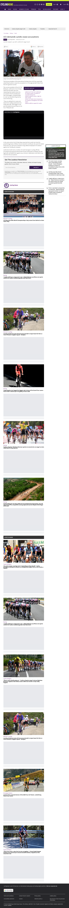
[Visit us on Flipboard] (44, 4)
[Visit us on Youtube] (41, 4)
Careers (21, 898)
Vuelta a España (32, 29)
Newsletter (41, 46)
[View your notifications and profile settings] (60, 4)
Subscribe (49, 4)
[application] (23, 125)
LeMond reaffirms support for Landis (33, 103)
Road (16, 33)
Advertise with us (38, 898)
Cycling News (12, 39)
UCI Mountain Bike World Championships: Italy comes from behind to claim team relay (56, 173)
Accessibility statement (9, 898)
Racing (15, 9)
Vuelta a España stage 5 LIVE (18, 29)
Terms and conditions (9, 895)
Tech (39, 9)
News (9, 9)
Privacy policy (37, 895)
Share (7, 46)
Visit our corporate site (51, 886)
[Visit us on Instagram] (39, 4)
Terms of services (20, 171)
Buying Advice (47, 9)
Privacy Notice (8, 172)
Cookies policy (53, 895)
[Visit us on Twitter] (37, 4)
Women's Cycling (24, 9)
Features (55, 9)
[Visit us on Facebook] (35, 4)
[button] (65, 4)
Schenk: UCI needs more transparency (33, 99)
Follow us (34, 46)
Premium (33, 9)
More (61, 9)
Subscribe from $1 (53, 29)
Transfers (42, 29)
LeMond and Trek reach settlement (33, 92)
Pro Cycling (6, 33)
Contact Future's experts (24, 895)
